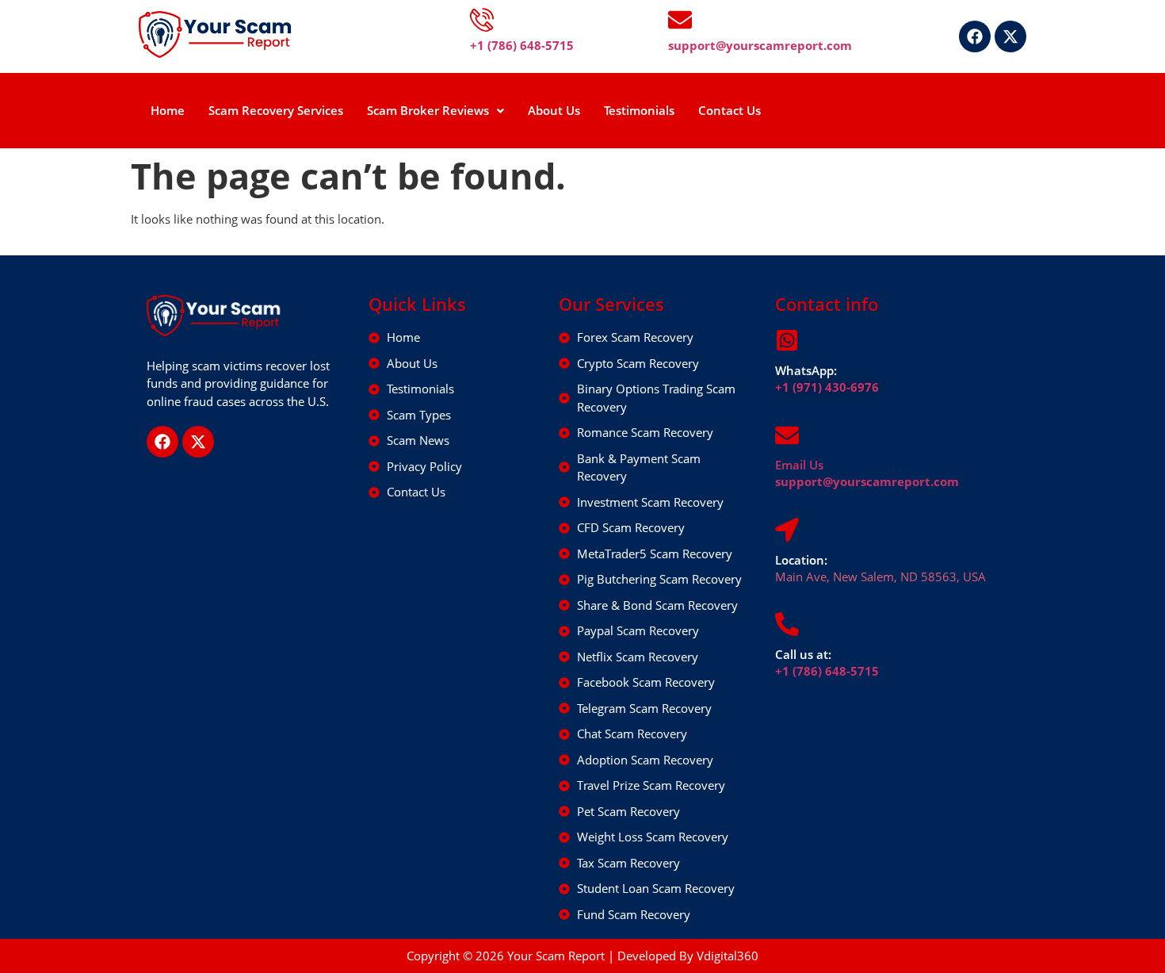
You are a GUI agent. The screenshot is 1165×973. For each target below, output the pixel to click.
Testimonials (639, 110)
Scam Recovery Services (275, 110)
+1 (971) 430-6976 (827, 387)
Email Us (799, 465)
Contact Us (729, 110)
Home (168, 110)
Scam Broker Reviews (428, 110)
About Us (554, 110)
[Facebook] (975, 36)
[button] (435, 110)
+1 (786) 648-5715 (827, 671)
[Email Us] (787, 435)
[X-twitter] (1010, 36)
